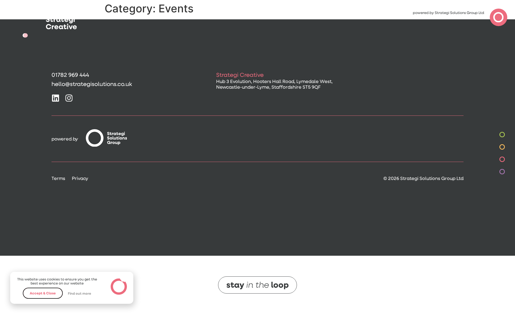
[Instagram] (69, 98)
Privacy (80, 178)
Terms (58, 178)
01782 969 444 (70, 74)
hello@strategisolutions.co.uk (92, 83)
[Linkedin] (56, 98)
